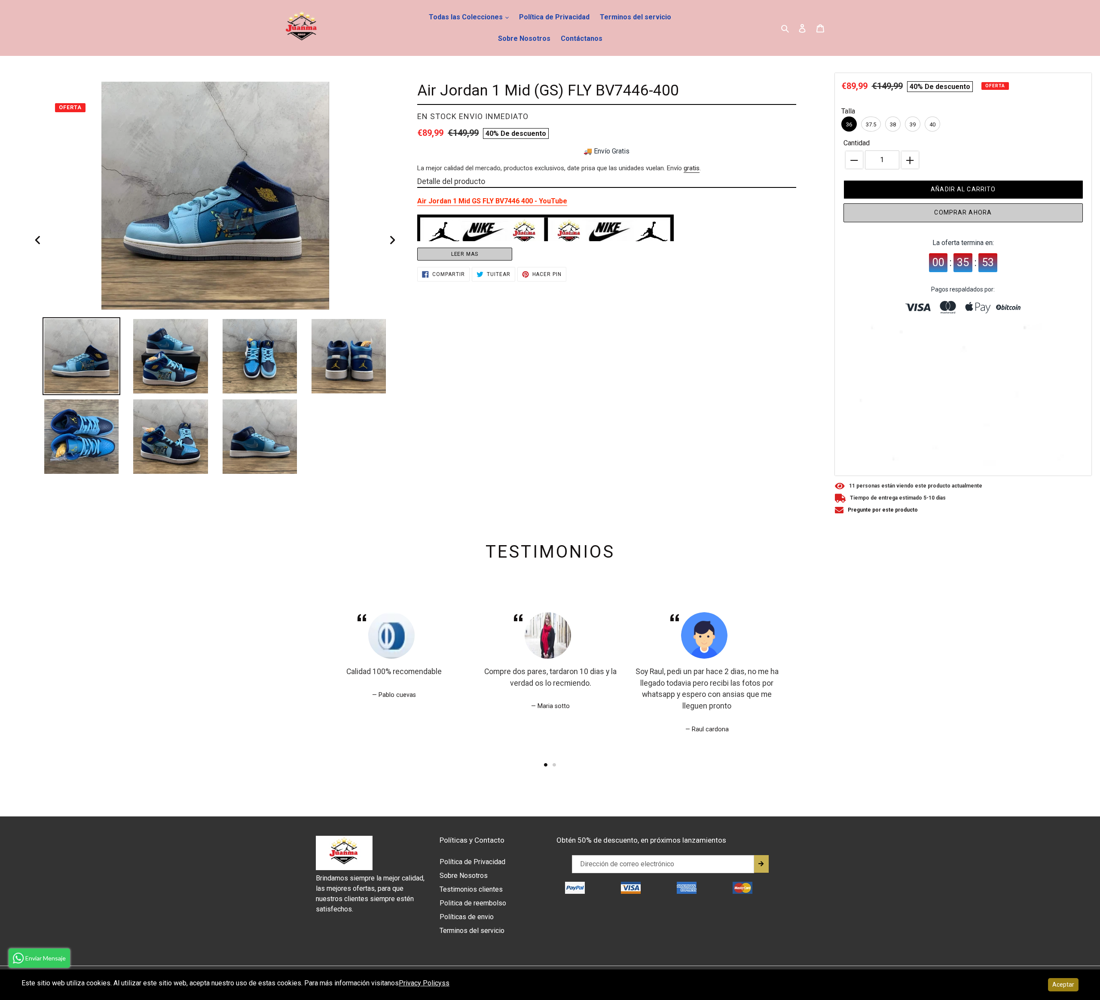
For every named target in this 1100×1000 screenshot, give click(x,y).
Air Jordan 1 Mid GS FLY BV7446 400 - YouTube (492, 201)
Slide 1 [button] (545, 765)
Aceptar (1063, 984)
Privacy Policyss (424, 983)
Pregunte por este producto (883, 510)
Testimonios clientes (471, 889)
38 (893, 124)
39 (913, 124)
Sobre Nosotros (524, 38)
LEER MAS (465, 254)
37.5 (871, 124)
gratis (692, 168)
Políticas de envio (467, 917)
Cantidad (856, 143)
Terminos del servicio (635, 17)
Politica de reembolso (473, 903)
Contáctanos (581, 38)
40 (932, 124)
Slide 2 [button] (554, 765)
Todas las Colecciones (466, 17)
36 (849, 124)
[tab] (545, 765)
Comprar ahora (963, 212)
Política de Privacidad (554, 17)
